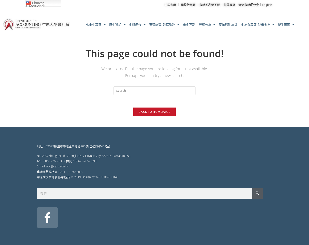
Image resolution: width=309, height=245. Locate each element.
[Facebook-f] (47, 217)
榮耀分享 (205, 25)
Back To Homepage (154, 112)
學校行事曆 (188, 5)
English (267, 5)
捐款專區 (229, 5)
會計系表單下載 (209, 5)
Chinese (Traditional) (35, 4)
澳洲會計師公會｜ (250, 5)
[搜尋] (257, 193)
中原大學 (170, 5)
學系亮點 (189, 25)
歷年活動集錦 (228, 25)
